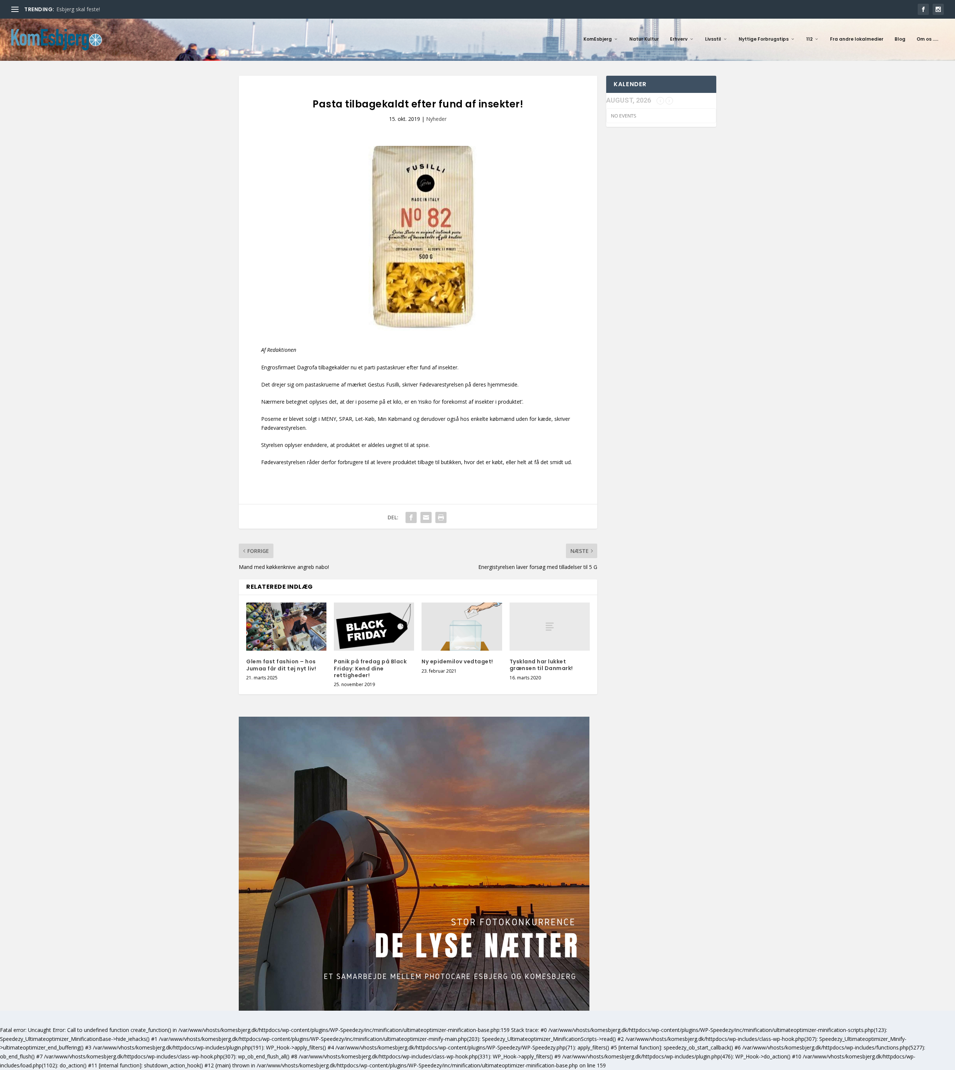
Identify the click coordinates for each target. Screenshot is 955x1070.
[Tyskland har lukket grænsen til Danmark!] (550, 627)
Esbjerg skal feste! (78, 9)
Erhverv (679, 39)
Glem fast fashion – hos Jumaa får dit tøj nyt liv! (281, 665)
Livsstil (713, 39)
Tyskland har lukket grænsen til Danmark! (541, 665)
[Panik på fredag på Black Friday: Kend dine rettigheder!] (374, 627)
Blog (900, 39)
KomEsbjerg (597, 39)
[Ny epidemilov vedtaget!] (462, 627)
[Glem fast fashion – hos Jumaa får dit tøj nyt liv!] (286, 627)
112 (809, 39)
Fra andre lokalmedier (856, 39)
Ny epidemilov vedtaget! (457, 661)
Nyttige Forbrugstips (764, 39)
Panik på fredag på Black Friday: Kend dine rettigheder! (370, 668)
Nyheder (436, 118)
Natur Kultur (644, 39)
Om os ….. (927, 39)
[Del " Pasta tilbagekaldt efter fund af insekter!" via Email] (426, 517)
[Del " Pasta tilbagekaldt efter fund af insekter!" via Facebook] (411, 517)
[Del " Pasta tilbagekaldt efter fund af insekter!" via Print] (440, 517)
